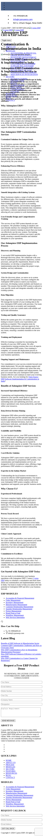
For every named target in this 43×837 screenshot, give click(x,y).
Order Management (13, 600)
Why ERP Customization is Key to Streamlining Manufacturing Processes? (19, 651)
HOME (8, 760)
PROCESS (10, 765)
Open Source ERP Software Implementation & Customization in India (20, 379)
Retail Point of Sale (13, 613)
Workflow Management (15, 615)
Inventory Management (14, 602)
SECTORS (10, 77)
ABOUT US (11, 762)
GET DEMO (33, 40)
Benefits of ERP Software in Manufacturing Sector (20, 643)
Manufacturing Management (16, 605)
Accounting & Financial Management (20, 598)
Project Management (13, 611)
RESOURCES (11, 773)
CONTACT (10, 100)
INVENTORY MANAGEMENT (23, 57)
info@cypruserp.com (23, 19)
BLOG (8, 775)
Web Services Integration (15, 617)
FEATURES (10, 771)
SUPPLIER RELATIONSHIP (22, 66)
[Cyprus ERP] (21, 29)
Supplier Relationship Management (19, 609)
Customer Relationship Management (19, 607)
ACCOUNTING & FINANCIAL (23, 53)
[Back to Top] (2, 835)
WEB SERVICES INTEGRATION (24, 74)
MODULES (10, 51)
